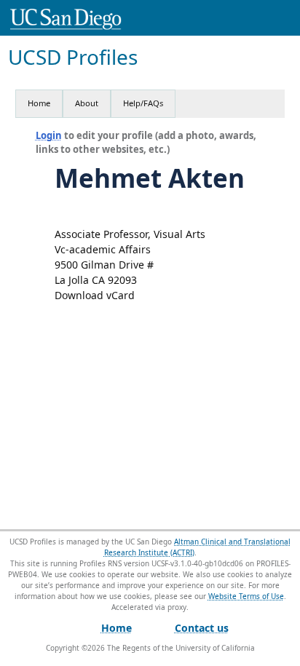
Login (49, 135)
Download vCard (95, 295)
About (86, 103)
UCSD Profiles (73, 57)
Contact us (202, 628)
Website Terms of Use (246, 596)
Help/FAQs (143, 103)
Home (39, 103)
